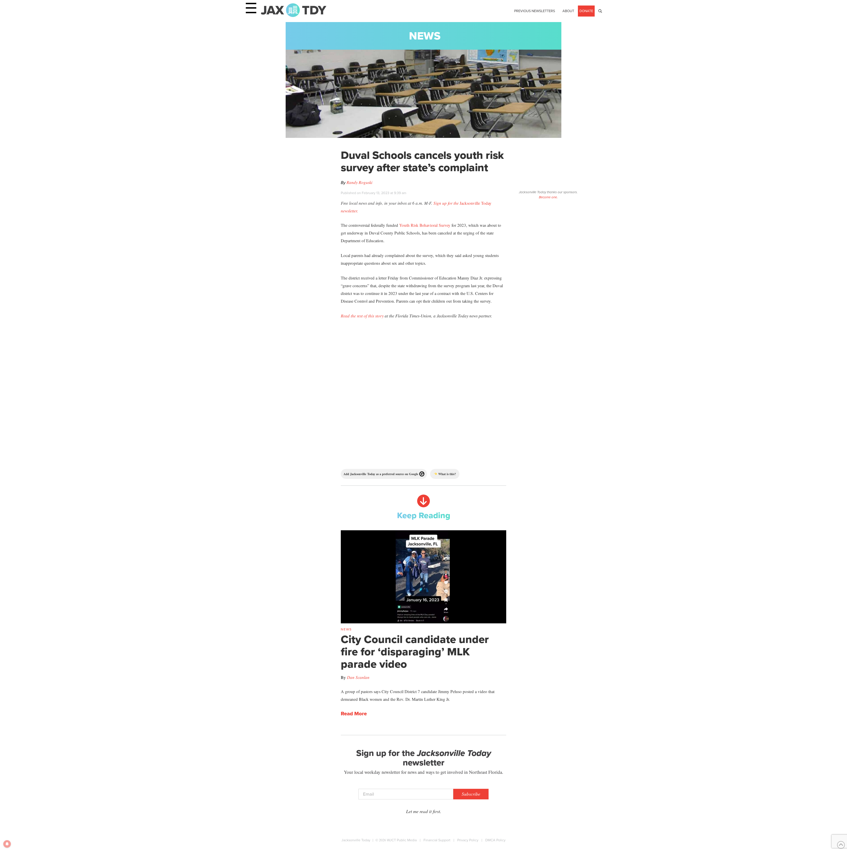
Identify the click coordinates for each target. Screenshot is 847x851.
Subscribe (471, 794)
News (424, 36)
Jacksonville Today (355, 840)
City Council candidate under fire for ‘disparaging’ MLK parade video (415, 651)
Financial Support (437, 840)
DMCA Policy (495, 840)
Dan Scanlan (358, 677)
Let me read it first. (423, 811)
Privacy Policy (467, 840)
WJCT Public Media (402, 840)
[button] (600, 11)
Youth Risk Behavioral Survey (424, 225)
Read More (354, 714)
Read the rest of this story (362, 316)
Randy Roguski (359, 182)
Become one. (548, 197)
